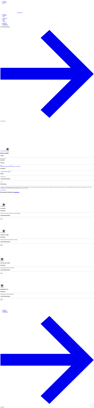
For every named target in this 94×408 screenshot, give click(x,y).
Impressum (4, 22)
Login (4, 3)
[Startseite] (8, 308)
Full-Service (5, 171)
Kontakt (4, 21)
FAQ (3, 20)
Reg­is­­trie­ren (5, 2)
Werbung (9, 171)
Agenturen (16, 192)
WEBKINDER (5, 24)
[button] (5, 26)
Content (1, 171)
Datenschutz (5, 23)
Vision (4, 19)
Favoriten (4, 1)
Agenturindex (5, 18)
